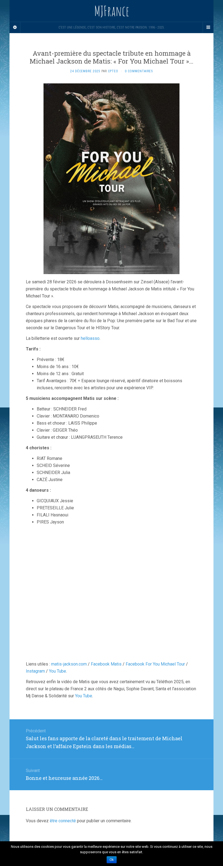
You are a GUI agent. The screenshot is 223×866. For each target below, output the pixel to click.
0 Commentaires (139, 71)
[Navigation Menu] (208, 27)
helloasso (90, 338)
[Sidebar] (15, 27)
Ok (112, 860)
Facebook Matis (106, 664)
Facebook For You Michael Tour (155, 664)
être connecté (63, 820)
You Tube (57, 671)
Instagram (35, 671)
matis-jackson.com (69, 664)
